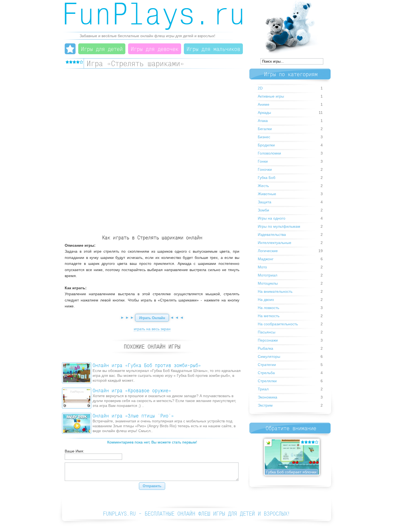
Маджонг (265, 259)
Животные (267, 194)
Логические (268, 251)
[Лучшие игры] (70, 48)
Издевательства (272, 234)
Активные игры (271, 96)
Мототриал (267, 275)
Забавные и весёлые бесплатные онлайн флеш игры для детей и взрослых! (147, 36)
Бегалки (265, 129)
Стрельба (266, 373)
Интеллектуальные (274, 242)
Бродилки (266, 145)
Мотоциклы (268, 283)
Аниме (263, 104)
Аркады (264, 112)
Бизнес (264, 137)
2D (260, 88)
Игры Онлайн (154, 16)
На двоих (266, 299)
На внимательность (275, 291)
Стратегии (267, 364)
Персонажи (268, 340)
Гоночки (265, 169)
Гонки (263, 161)
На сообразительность (278, 324)
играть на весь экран (152, 329)
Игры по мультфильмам (279, 226)
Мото (262, 267)
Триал (263, 389)
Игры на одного (271, 218)
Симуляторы (269, 356)
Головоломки (269, 153)
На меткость (268, 316)
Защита (264, 202)
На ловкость (268, 308)
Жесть (263, 186)
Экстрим (265, 405)
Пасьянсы (266, 332)
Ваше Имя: (74, 451)
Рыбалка (265, 348)
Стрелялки (267, 381)
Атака (263, 120)
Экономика (267, 397)
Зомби (263, 210)
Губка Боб (266, 177)
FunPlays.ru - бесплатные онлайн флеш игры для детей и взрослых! (197, 513)
